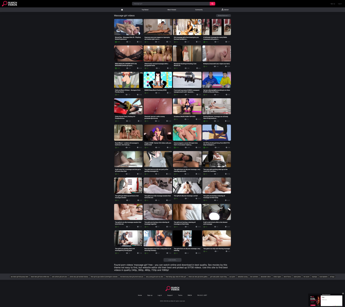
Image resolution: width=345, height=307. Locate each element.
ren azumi (306, 276)
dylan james (297, 276)
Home (122, 9)
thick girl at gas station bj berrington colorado (104, 276)
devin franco (287, 276)
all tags (332, 276)
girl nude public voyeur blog (218, 276)
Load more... (172, 260)
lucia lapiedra (323, 276)
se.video (171, 301)
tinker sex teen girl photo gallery (198, 276)
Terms (180, 295)
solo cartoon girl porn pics (59, 276)
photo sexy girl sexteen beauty (79, 276)
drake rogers (277, 276)
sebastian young (243, 276)
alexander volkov (266, 276)
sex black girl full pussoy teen (19, 276)
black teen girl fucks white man (40, 276)
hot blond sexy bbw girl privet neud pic (131, 276)
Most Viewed (172, 10)
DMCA (190, 295)
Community (199, 10)
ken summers (254, 276)
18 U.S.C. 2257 (202, 295)
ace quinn (232, 276)
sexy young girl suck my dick (154, 276)
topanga (314, 276)
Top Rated (145, 10)
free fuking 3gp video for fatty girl (176, 276)
